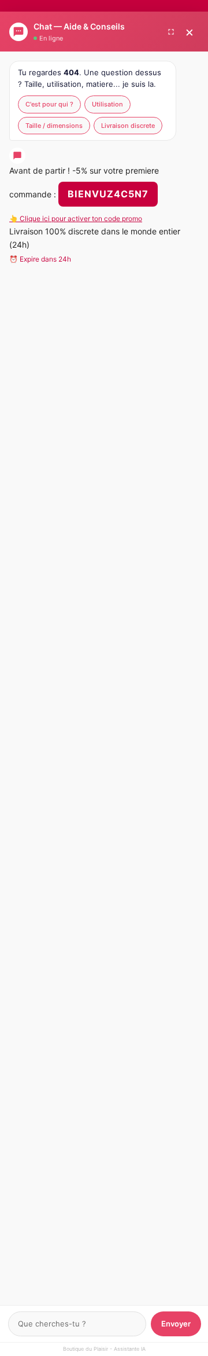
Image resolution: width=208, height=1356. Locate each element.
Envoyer (176, 1323)
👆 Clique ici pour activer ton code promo (75, 218)
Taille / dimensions (54, 126)
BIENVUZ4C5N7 (108, 194)
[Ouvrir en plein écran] (171, 32)
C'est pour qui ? (49, 104)
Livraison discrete (128, 126)
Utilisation (107, 104)
